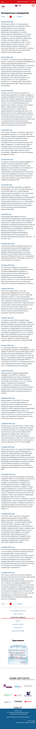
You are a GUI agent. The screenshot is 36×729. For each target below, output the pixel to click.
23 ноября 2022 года (7, 547)
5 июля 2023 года (6, 130)
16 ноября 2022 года (7, 573)
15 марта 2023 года (7, 345)
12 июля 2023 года (7, 91)
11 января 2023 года (7, 447)
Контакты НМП (18, 627)
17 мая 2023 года (6, 185)
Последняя (19, 16)
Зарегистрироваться (23, 1)
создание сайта (20, 722)
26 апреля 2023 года (7, 244)
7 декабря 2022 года (8, 514)
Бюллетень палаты (18, 624)
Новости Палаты (18, 614)
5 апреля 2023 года (7, 288)
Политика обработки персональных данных (18, 717)
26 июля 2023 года (7, 22)
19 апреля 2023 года (7, 265)
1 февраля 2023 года (8, 423)
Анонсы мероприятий (18, 631)
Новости (17, 621)
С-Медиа (26, 722)
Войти (33, 1)
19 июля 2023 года (7, 57)
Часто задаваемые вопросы (18, 610)
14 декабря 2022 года (8, 474)
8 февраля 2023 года (8, 398)
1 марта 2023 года (7, 371)
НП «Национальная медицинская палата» (18, 712)
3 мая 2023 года (6, 214)
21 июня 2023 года (7, 159)
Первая (3, 16)
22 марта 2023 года (7, 318)
